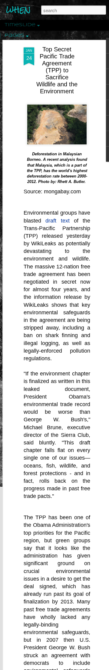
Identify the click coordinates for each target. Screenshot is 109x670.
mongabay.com (62, 191)
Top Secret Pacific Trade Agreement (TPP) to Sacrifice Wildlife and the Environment (57, 70)
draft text (57, 221)
